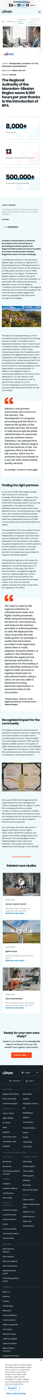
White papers (28, 1176)
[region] (21, 1378)
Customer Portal (9, 1215)
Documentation (9, 1219)
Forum (5, 1224)
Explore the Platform (11, 1094)
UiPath (27, 1221)
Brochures (27, 1185)
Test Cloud (27, 1146)
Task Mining (27, 1142)
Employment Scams (11, 1356)
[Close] (41, 1360)
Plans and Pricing (9, 1099)
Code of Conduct (10, 1343)
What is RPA (7, 1198)
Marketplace (28, 1113)
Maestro (26, 1117)
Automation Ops (9, 1141)
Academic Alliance (10, 1188)
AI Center (6, 1123)
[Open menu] (39, 11)
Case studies (28, 1171)
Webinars (26, 1180)
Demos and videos (30, 1190)
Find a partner (8, 1256)
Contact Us (16, 1081)
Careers (6, 1301)
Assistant (6, 1132)
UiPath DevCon (29, 1217)
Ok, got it (12, 1388)
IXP (24, 1108)
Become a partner (10, 1261)
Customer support (10, 1103)
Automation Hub (9, 1137)
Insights (26, 1099)
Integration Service (30, 1103)
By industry (7, 1161)
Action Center (8, 1113)
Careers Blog (8, 1306)
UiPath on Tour (29, 1212)
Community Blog (9, 1229)
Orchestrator (28, 1122)
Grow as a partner (10, 1266)
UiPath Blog (27, 1161)
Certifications (8, 1193)
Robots (25, 1132)
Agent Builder (8, 1118)
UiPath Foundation (10, 1339)
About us (6, 1292)
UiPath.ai (6, 1296)
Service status (8, 1238)
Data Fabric (27, 1094)
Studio (25, 1137)
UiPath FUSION (28, 1200)
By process (7, 1166)
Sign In (31, 1081)
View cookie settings (16, 1393)
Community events (10, 1233)
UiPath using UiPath (10, 1325)
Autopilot (6, 1146)
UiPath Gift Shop (9, 1334)
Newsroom (7, 1310)
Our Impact (7, 1329)
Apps (5, 1127)
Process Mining (29, 1128)
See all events (28, 1226)
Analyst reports (29, 1166)
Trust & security (9, 1320)
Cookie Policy (18, 1384)
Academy (7, 1184)
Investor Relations (10, 1315)
